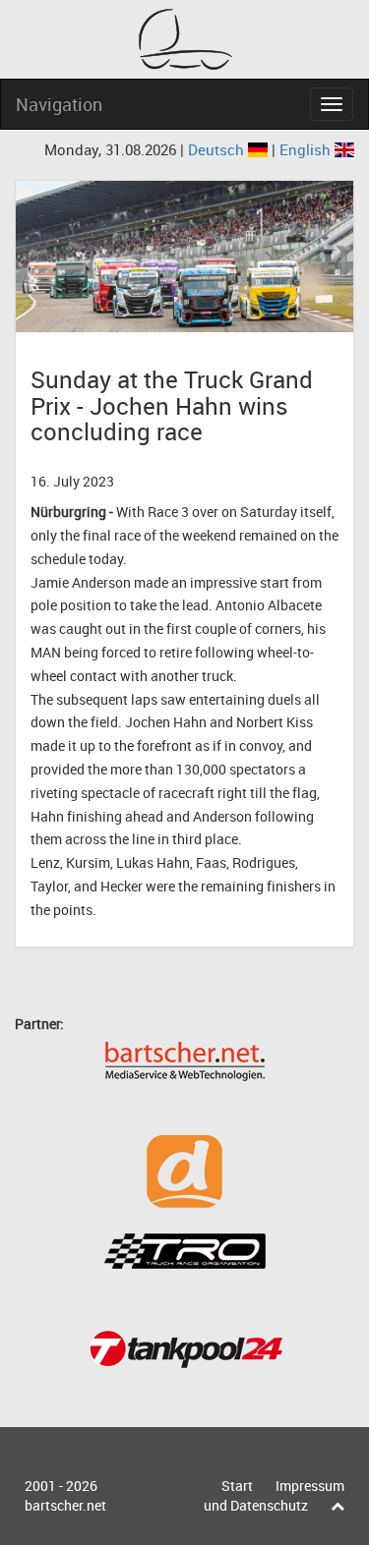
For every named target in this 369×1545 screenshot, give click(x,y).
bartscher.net (65, 1505)
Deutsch (218, 149)
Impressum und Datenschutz (274, 1495)
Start (237, 1485)
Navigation (59, 104)
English (307, 149)
